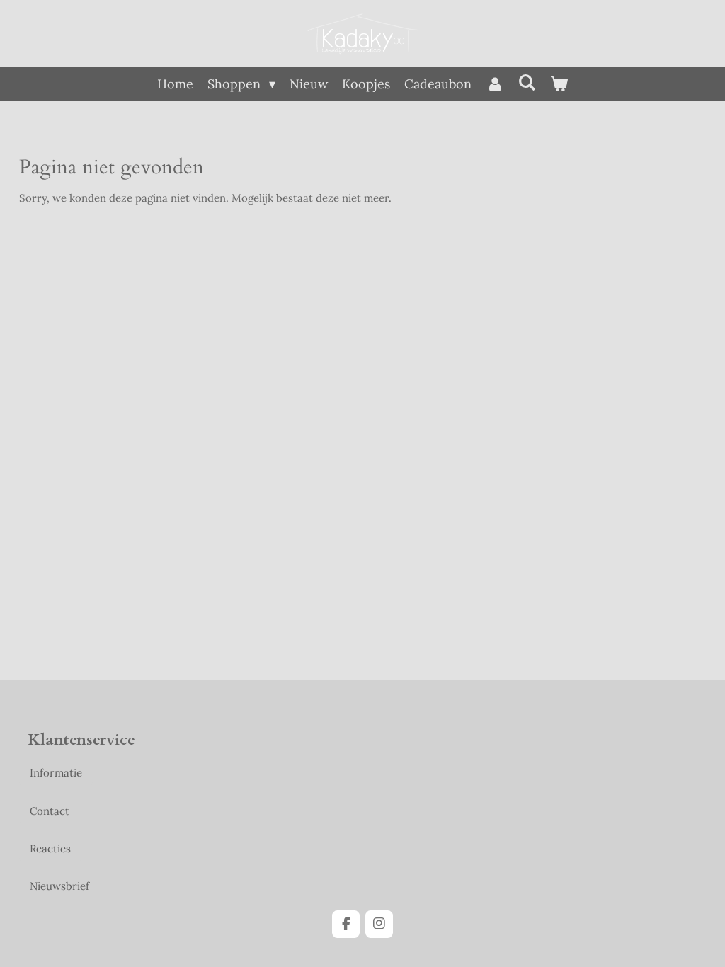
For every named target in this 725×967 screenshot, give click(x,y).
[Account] (494, 84)
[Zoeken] (527, 82)
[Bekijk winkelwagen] (559, 84)
